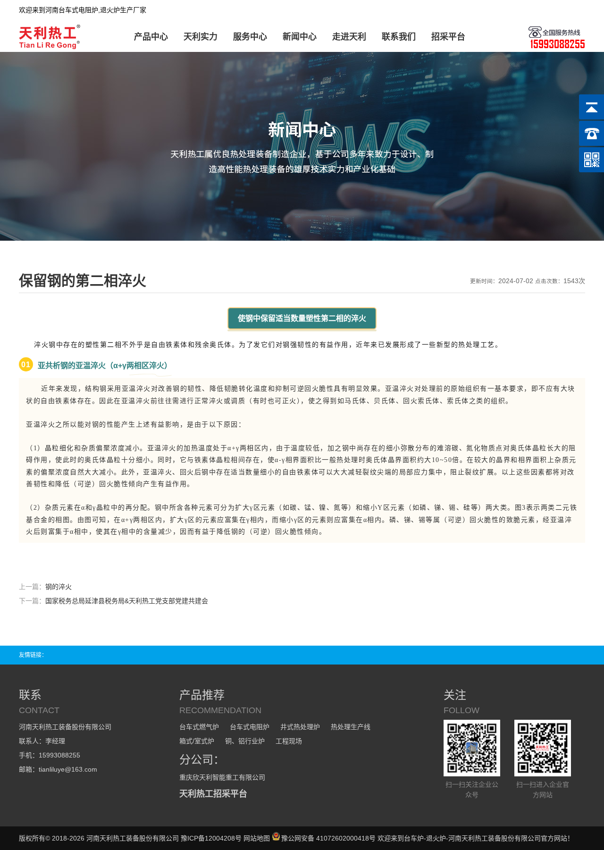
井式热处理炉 (300, 727)
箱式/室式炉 (196, 741)
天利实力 (201, 37)
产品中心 (151, 37)
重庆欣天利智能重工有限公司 (222, 777)
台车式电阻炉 (249, 727)
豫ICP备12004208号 (211, 838)
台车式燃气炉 (199, 727)
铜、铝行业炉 (245, 741)
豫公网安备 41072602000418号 (328, 838)
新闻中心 (300, 37)
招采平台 (448, 37)
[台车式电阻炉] (51, 47)
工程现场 (289, 741)
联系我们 (399, 37)
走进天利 (349, 37)
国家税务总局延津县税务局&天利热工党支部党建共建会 (126, 601)
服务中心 (250, 37)
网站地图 (256, 838)
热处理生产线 (350, 727)
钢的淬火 (58, 586)
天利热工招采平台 (213, 794)
